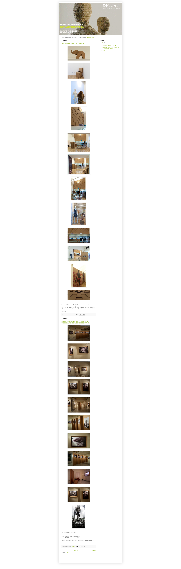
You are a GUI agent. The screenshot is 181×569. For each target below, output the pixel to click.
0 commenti (73, 314)
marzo (104, 52)
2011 (103, 42)
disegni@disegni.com (90, 37)
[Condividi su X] (82, 315)
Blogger (97, 559)
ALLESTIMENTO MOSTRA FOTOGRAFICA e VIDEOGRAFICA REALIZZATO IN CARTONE (75, 322)
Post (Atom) (67, 552)
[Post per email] (77, 314)
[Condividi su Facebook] (83, 315)
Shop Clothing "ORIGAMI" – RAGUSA (73, 43)
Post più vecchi (93, 550)
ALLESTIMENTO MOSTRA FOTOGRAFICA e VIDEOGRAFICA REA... (111, 48)
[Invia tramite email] (79, 315)
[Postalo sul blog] (80, 315)
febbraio (104, 53)
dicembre (104, 44)
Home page (76, 550)
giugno (104, 50)
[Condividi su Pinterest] (84, 315)
